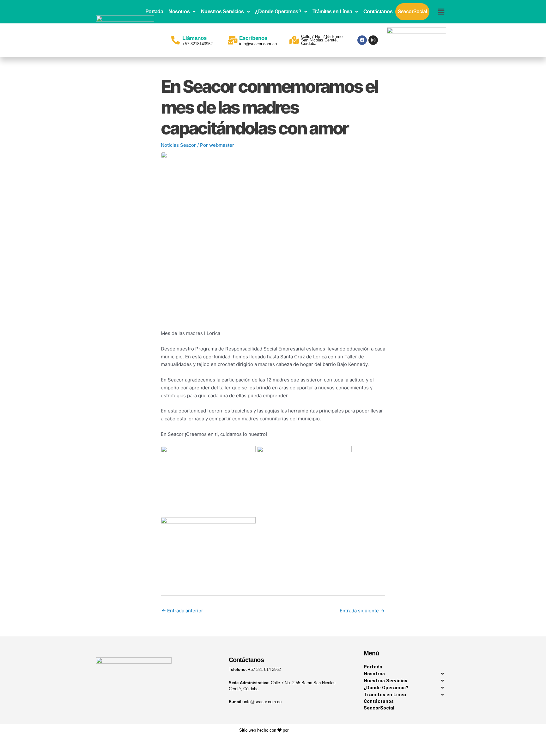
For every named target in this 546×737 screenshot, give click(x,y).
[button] (182, 11)
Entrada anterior (182, 611)
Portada (154, 11)
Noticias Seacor (178, 145)
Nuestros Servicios (222, 11)
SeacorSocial (412, 12)
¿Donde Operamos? (278, 11)
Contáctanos (378, 11)
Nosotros (179, 11)
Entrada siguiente (362, 611)
